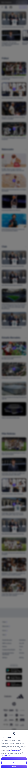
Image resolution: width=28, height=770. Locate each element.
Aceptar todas (13, 758)
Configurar (14, 762)
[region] (14, 750)
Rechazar (14, 766)
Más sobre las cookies (6, 755)
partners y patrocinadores (14, 750)
